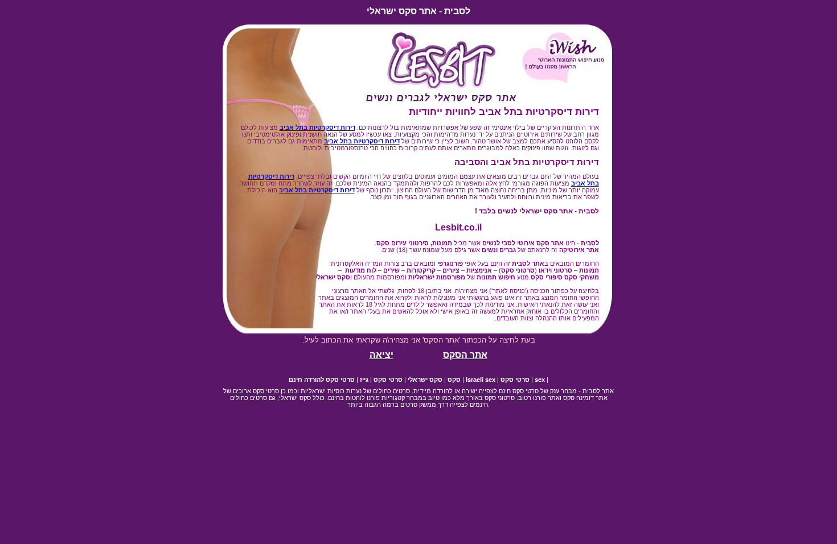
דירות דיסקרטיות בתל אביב (317, 127)
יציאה (381, 355)
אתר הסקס (465, 355)
